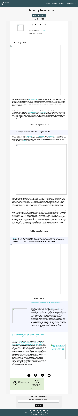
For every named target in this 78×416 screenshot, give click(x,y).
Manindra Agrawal (32, 112)
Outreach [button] (61, 3)
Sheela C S (15, 238)
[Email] (31, 411)
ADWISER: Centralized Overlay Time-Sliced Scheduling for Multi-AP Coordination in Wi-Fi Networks (27, 343)
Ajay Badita (34, 136)
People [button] (48, 3)
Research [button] (54, 3)
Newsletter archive (39, 15)
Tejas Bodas (41, 136)
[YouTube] (44, 411)
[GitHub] (34, 411)
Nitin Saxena (43, 112)
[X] (37, 411)
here (24, 140)
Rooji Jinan (28, 136)
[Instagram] (47, 411)
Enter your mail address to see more (38, 399)
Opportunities (70, 3)
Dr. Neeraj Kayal (33, 99)
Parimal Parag (50, 136)
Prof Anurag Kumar (17, 341)
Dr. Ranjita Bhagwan (54, 308)
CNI (44, 30)
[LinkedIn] (41, 411)
